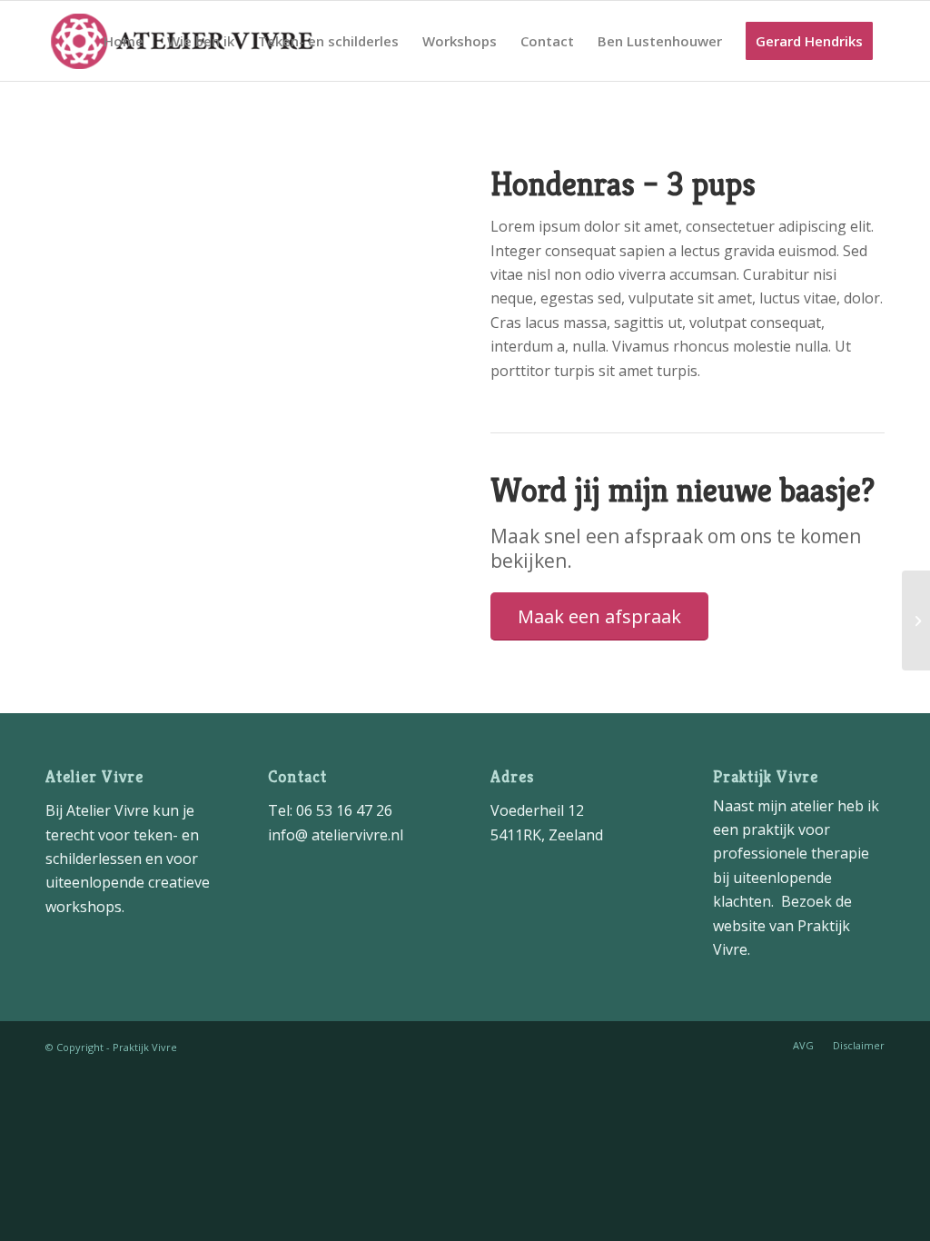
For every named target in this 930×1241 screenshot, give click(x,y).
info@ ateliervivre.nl (335, 835)
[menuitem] (123, 41)
